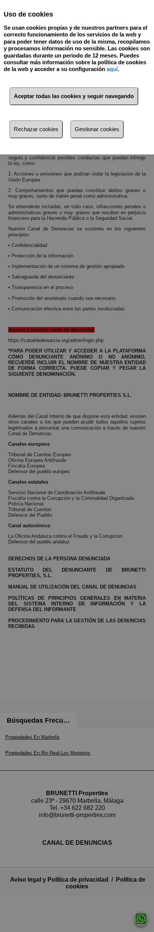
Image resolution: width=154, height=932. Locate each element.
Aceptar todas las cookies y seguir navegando (74, 96)
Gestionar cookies (97, 129)
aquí (112, 69)
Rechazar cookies (36, 129)
